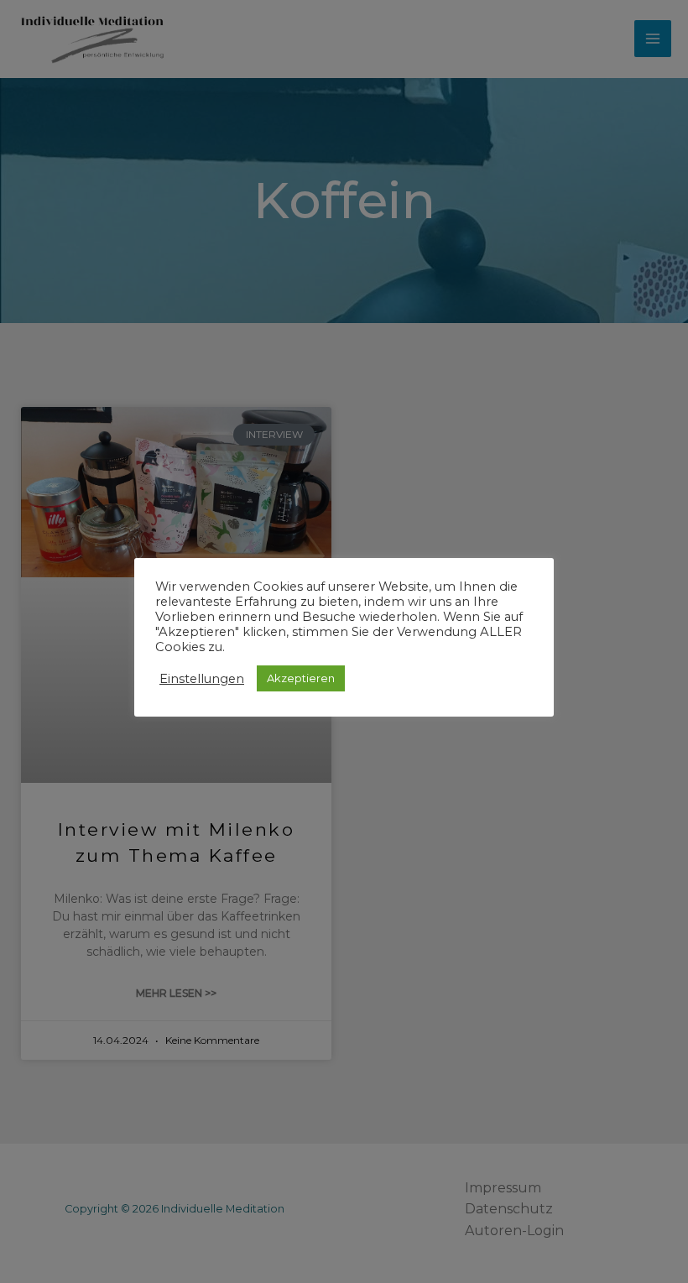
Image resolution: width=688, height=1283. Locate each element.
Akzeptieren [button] (301, 678)
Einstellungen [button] (201, 678)
